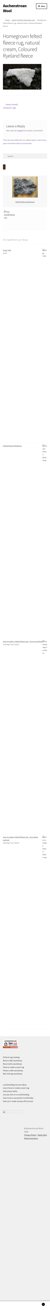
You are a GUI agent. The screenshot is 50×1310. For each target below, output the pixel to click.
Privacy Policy (30, 1135)
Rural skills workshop (12, 1064)
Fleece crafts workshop (13, 1070)
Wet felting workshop (12, 1073)
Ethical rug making (11, 1057)
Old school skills (10, 1091)
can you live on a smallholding (16, 1094)
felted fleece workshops (25, 202)
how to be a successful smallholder (18, 1098)
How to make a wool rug (13, 1067)
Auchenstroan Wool (15, 8)
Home (7, 20)
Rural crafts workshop (12, 1060)
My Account (8, 1305)
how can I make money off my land (18, 1101)
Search (25, 1305)
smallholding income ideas (15, 1084)
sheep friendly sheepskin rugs (23, 20)
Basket (38, 1303)
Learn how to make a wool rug (16, 1088)
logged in (21, 130)
